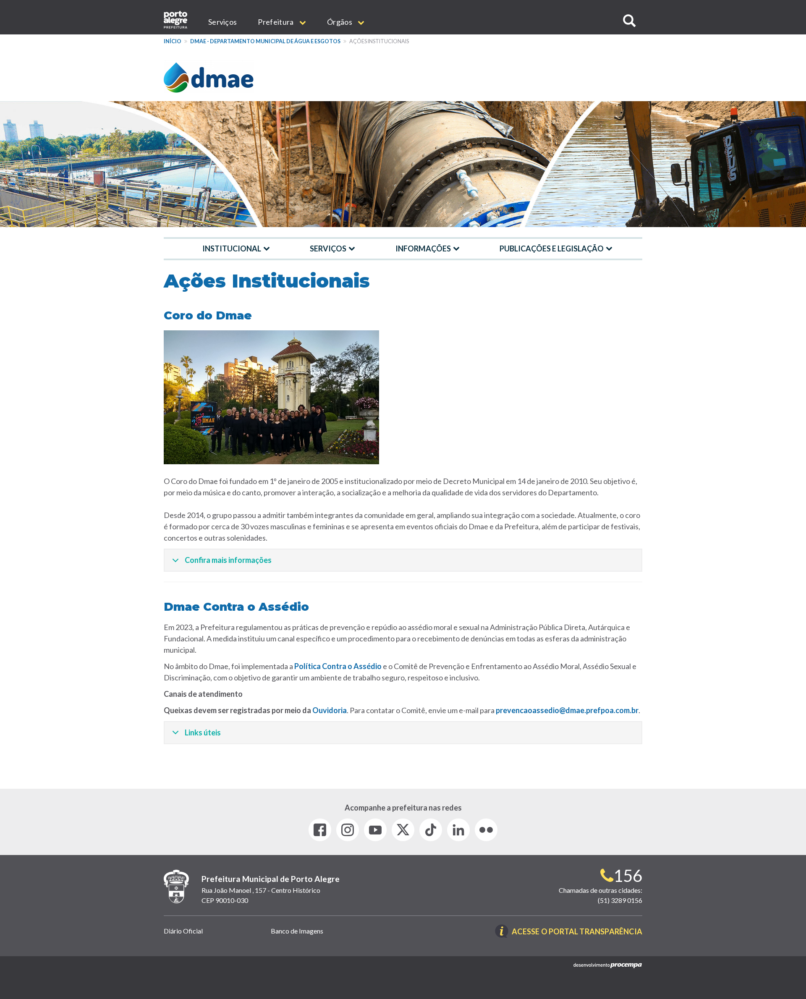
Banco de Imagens (297, 931)
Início (172, 41)
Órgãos (340, 21)
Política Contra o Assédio (338, 666)
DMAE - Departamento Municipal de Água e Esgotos (265, 41)
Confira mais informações (228, 560)
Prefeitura (276, 21)
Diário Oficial (183, 931)
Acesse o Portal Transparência (577, 932)
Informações (423, 248)
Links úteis (203, 732)
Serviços (222, 21)
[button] (629, 21)
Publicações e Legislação (552, 248)
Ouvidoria (329, 710)
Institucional (231, 248)
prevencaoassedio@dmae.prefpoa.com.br (567, 710)
